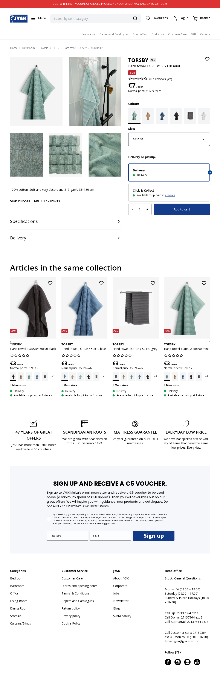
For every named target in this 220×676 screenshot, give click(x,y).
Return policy (71, 608)
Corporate (120, 586)
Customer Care (177, 34)
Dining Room (19, 608)
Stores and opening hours (80, 586)
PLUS (56, 48)
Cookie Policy (71, 623)
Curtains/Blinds (20, 623)
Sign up (154, 535)
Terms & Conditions (76, 593)
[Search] (135, 18)
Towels (44, 48)
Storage (15, 616)
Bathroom (28, 48)
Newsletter (120, 601)
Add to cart (182, 209)
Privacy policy (71, 616)
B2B (193, 34)
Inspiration (89, 34)
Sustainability (122, 616)
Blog (116, 608)
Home (14, 48)
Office (14, 593)
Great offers (140, 34)
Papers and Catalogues (114, 34)
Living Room (19, 601)
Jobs (116, 593)
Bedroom (16, 578)
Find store (158, 34)
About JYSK (121, 578)
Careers (205, 34)
